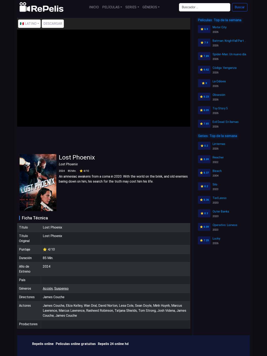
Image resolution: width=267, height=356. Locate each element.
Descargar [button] (52, 24)
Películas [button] (111, 7)
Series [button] (130, 7)
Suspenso (61, 288)
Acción (48, 288)
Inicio (94, 7)
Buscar (240, 7)
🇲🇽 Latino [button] (28, 24)
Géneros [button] (149, 7)
